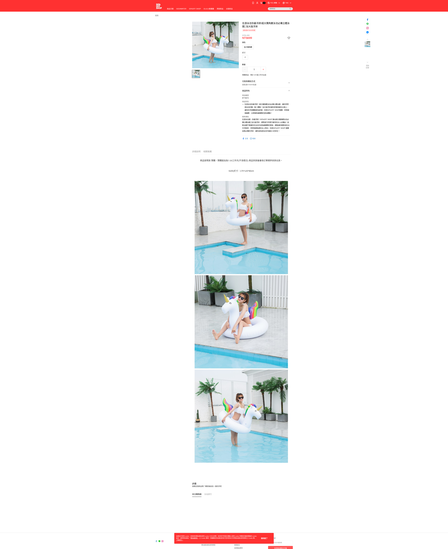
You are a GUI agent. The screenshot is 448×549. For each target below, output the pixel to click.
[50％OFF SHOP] (159, 6)
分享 (246, 138)
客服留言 (237, 545)
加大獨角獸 (248, 47)
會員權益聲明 (238, 548)
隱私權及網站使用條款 (208, 545)
